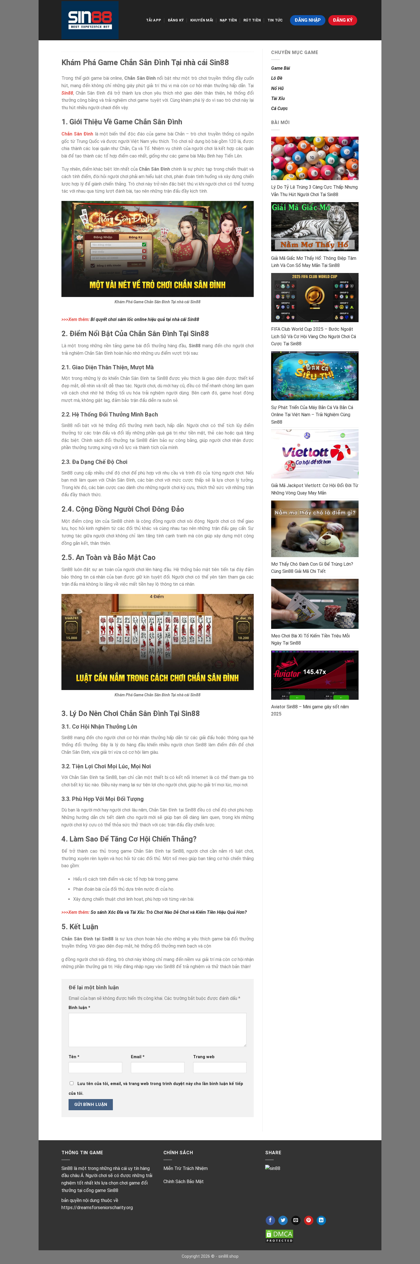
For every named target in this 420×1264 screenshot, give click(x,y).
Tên (74, 1056)
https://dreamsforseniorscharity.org (97, 1207)
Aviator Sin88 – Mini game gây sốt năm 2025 (310, 710)
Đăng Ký (176, 20)
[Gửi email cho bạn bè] (296, 1220)
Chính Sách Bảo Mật (183, 1181)
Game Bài (280, 68)
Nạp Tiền (228, 20)
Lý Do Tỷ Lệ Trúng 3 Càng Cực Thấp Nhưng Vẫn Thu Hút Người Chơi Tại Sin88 (314, 190)
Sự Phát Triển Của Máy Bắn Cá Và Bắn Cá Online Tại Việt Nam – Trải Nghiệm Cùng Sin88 (312, 415)
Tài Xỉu (278, 98)
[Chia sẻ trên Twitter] (283, 1220)
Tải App (153, 20)
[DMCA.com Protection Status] (279, 1236)
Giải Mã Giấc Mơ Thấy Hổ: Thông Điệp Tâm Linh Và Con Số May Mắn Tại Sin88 (313, 262)
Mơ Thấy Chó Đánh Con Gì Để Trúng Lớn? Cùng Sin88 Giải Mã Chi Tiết (312, 567)
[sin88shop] (90, 20)
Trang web (204, 1056)
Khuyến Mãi (201, 20)
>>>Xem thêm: (130, 319)
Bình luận (79, 1007)
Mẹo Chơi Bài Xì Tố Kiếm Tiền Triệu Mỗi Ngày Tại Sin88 (310, 639)
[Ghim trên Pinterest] (308, 1220)
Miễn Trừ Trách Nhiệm (185, 1168)
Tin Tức (275, 20)
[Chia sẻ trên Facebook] (270, 1220)
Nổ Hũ (277, 88)
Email (138, 1056)
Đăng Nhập (308, 20)
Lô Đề (276, 78)
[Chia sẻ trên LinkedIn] (321, 1220)
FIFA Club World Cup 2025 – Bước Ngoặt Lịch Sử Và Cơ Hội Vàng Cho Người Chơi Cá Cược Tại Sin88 (313, 336)
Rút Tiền (252, 20)
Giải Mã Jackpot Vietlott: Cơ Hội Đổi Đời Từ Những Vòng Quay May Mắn (314, 489)
